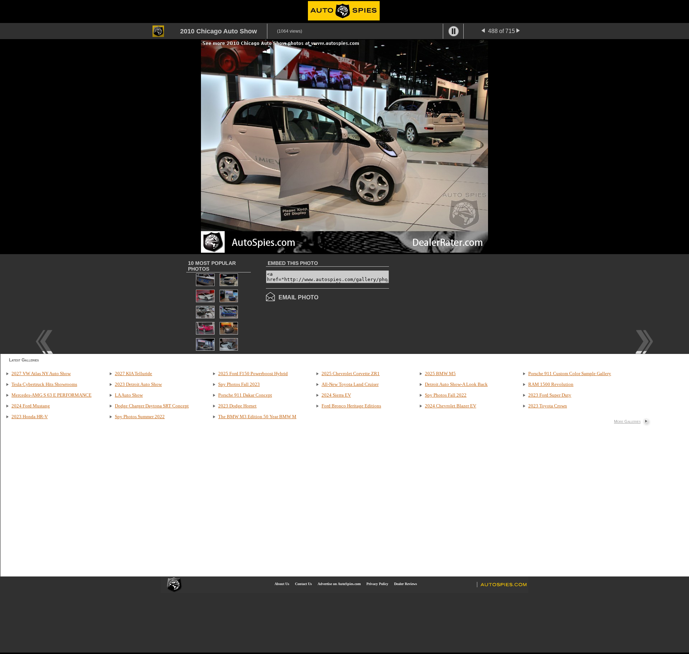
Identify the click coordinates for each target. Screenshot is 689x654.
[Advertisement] (449, 303)
